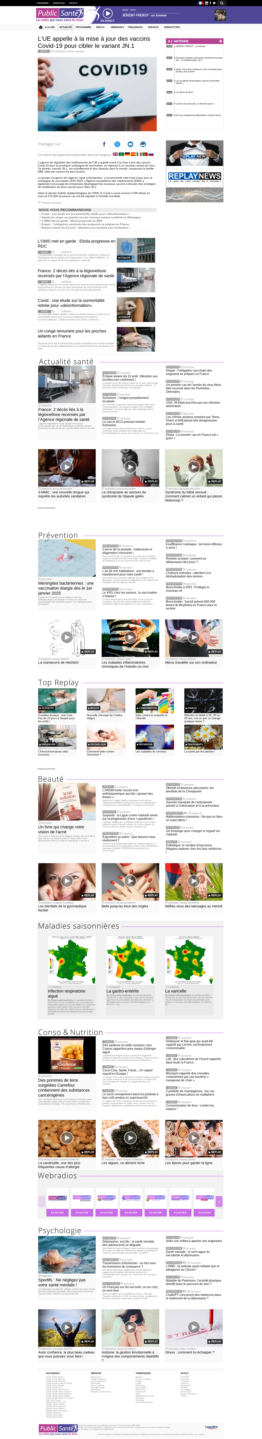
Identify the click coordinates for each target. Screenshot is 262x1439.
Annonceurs (185, 1392)
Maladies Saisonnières (101, 1392)
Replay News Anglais (55, 1404)
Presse (183, 1396)
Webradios (95, 1389)
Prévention (140, 1385)
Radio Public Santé (54, 1377)
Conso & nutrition (143, 1379)
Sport (138, 1394)
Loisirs (138, 1383)
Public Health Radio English (58, 1392)
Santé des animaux (144, 1402)
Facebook (184, 1379)
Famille (139, 1381)
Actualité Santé (98, 1387)
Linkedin (184, 1383)
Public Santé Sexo (54, 1387)
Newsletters (185, 1385)
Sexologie (140, 1400)
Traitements (141, 1392)
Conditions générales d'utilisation (126, 1434)
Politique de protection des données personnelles (160, 1434)
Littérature (140, 1398)
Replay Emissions (98, 1379)
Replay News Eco (54, 1413)
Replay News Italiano (55, 1408)
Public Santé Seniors (55, 1379)
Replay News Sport (54, 1415)
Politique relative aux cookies (192, 1434)
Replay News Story (54, 1417)
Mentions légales (104, 1434)
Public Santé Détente (55, 1381)
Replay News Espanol (56, 1406)
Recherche (96, 1383)
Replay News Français (56, 1402)
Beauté (139, 1377)
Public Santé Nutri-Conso (57, 1389)
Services (184, 1387)
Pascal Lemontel (75, 51)
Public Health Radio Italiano (58, 1396)
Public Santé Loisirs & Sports (59, 1383)
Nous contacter (97, 1385)
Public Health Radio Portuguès (59, 1398)
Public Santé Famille (55, 1385)
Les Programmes (98, 1381)
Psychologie (141, 1387)
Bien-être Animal (53, 1400)
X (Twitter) (184, 1381)
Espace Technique (188, 1394)
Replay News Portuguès (57, 1411)
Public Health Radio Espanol (59, 1394)
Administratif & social (145, 1396)
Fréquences (96, 1377)
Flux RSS (184, 1377)
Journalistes (185, 1389)
